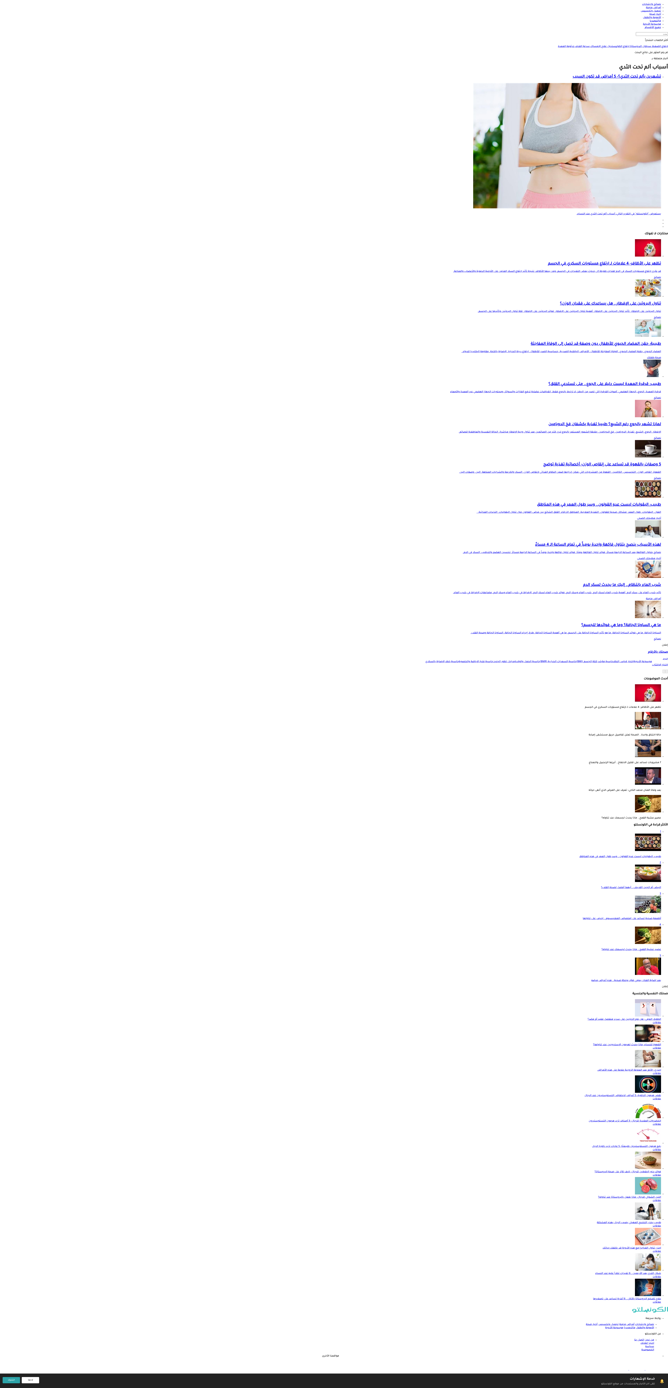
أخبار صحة (592, 1324)
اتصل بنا (639, 1340)
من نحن (649, 1340)
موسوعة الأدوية (614, 1328)
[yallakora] (636, 1369)
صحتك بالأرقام (658, 652)
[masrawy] (653, 1369)
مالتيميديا (629, 1328)
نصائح (657, 277)
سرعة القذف (582, 46)
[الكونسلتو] (650, 1312)
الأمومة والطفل (645, 1328)
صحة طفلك (654, 357)
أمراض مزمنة (653, 599)
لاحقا (30, 1380)
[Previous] (666, 671)
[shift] (620, 1369)
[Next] (663, 671)
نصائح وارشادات (644, 1324)
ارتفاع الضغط (659, 46)
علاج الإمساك (598, 46)
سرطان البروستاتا (640, 46)
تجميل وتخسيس (608, 1324)
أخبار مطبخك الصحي (649, 518)
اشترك (11, 1380)
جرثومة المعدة (566, 46)
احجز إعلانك (647, 1343)
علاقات (657, 1022)
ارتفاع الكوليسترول (618, 46)
